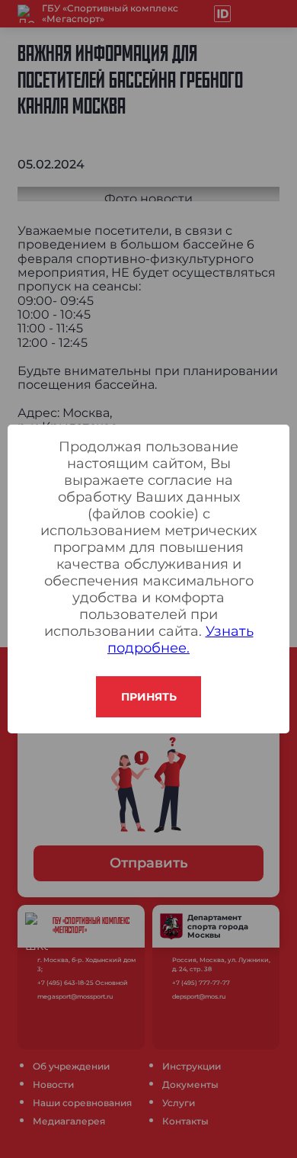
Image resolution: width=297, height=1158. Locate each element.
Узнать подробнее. (180, 639)
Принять (149, 697)
